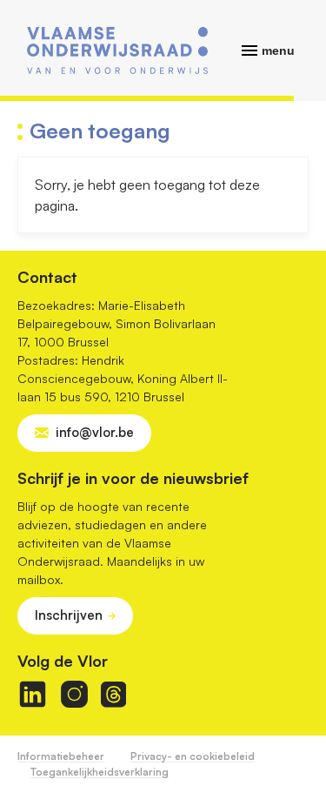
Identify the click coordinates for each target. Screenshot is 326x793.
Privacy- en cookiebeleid (192, 756)
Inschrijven (69, 615)
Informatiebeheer (60, 756)
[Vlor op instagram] (74, 694)
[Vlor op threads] (113, 694)
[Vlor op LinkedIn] (32, 694)
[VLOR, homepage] (117, 50)
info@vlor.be (95, 432)
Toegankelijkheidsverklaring (99, 771)
